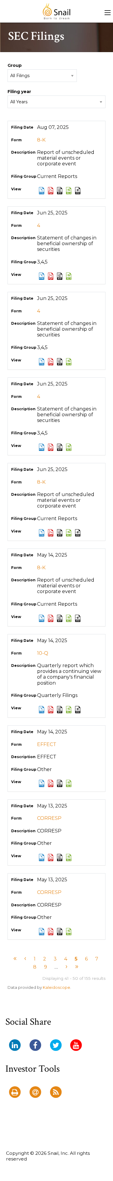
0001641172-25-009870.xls (68, 857)
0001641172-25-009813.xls (68, 931)
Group (15, 65)
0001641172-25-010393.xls (68, 618)
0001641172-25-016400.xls (68, 361)
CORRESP (49, 818)
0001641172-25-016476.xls (68, 532)
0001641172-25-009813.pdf (50, 931)
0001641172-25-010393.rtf (59, 618)
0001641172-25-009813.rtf (59, 931)
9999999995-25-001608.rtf (59, 783)
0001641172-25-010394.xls (68, 709)
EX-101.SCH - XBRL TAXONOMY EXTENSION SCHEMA (77, 190)
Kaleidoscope (56, 987)
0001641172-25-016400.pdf (50, 361)
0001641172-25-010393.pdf (50, 618)
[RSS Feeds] (55, 1092)
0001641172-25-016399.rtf (59, 276)
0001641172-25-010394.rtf (59, 709)
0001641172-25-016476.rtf (59, 532)
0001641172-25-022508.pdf (50, 190)
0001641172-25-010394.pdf (50, 709)
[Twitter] (55, 1045)
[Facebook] (35, 1045)
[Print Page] (15, 1092)
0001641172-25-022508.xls (68, 190)
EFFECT (46, 744)
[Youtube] (76, 1045)
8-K (41, 140)
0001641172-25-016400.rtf (59, 361)
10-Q (42, 653)
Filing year (19, 91)
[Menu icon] (108, 12)
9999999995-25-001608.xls (68, 783)
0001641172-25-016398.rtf (59, 447)
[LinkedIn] (15, 1045)
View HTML (41, 190)
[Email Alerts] (35, 1092)
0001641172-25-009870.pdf (50, 857)
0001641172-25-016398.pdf (50, 447)
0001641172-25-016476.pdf (50, 532)
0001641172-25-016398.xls (68, 447)
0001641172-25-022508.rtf (59, 190)
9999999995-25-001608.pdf (50, 783)
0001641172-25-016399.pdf (50, 276)
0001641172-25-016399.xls (68, 276)
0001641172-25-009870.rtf (59, 857)
